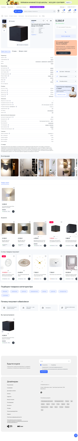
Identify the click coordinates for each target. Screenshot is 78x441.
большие (5, 291)
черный (51, 68)
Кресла (48, 404)
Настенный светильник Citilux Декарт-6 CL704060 (8, 207)
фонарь (44, 291)
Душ (42, 409)
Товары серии (5, 182)
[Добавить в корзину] (13, 211)
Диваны (42, 404)
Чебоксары (62, 7)
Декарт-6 (41, 32)
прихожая (51, 125)
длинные (24, 291)
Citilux (40, 31)
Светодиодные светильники (47, 401)
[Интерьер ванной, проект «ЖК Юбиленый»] (28, 167)
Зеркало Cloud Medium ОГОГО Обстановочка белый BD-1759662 (8, 275)
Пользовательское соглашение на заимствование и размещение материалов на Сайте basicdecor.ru (17, 421)
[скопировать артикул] (44, 28)
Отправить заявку (63, 53)
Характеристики (6, 51)
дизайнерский (50, 61)
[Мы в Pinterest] (44, 392)
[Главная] (7, 11)
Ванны (56, 407)
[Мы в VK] (46, 392)
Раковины (67, 407)
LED (52, 112)
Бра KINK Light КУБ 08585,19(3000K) (5, 241)
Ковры (51, 407)
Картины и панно (44, 407)
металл (51, 70)
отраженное (50, 123)
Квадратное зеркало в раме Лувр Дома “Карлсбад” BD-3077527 (71, 275)
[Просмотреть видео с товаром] (4, 30)
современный (44, 61)
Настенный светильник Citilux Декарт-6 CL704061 (8, 338)
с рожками (5, 295)
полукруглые (63, 291)
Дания (52, 59)
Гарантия (9, 396)
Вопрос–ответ (23, 51)
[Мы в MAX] (41, 392)
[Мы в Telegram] (51, 392)
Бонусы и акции (10, 399)
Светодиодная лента (59, 401)
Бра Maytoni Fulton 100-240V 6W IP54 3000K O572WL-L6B (39, 241)
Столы (58, 404)
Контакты (9, 405)
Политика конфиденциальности (14, 417)
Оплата (8, 393)
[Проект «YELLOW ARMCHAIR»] (47, 167)
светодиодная (50, 110)
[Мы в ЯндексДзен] (49, 392)
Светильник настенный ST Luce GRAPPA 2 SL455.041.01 (55, 241)
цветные (53, 291)
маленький (51, 96)
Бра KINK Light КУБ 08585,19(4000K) (21, 241)
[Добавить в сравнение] (50, 20)
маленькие (14, 291)
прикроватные (34, 291)
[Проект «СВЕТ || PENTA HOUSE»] (10, 167)
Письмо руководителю (12, 411)
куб (52, 76)
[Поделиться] (47, 20)
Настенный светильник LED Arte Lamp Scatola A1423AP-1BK (71, 241)
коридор (47, 125)
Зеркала (63, 404)
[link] (33, 21)
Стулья (53, 404)
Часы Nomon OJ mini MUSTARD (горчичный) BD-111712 (40, 275)
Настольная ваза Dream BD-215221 (23, 275)
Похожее (13, 21)
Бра (71, 401)
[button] (51, 121)
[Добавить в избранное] (43, 20)
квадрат (49, 76)
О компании (3, 7)
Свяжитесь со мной (61, 94)
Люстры (67, 401)
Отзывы (14, 51)
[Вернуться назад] (2, 16)
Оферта (9, 414)
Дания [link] (40, 29)
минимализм (38, 61)
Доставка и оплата (11, 390)
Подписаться (44, 371)
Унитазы (61, 407)
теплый (51, 127)
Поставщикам (10, 402)
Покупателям (10, 385)
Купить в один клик (65, 36)
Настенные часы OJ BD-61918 (55, 274)
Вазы (68, 404)
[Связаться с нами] (76, 435)
